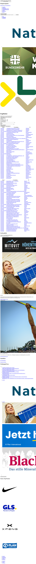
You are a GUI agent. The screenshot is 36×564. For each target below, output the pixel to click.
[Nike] (9, 498)
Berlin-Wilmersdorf (29, 132)
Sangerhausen (26, 203)
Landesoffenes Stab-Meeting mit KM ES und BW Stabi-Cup (15, 149)
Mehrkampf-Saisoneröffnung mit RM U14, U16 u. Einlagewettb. (16, 138)
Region (1, 123)
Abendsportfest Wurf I (9, 133)
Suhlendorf (25, 187)
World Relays (8, 153)
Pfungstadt (27, 147)
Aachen (25, 207)
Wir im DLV (4, 11)
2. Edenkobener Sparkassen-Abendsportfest (12, 129)
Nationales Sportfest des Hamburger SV (12, 139)
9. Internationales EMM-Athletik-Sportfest (12, 161)
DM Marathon (8, 176)
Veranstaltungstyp (3, 121)
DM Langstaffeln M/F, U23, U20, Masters (12, 148)
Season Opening (8, 154)
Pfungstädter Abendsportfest (10, 147)
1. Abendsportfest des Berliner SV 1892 (12, 132)
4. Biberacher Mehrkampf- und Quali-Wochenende (13, 204)
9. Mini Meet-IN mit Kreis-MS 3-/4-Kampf (12, 197)
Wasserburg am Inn (29, 137)
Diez (25, 194)
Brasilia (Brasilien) (28, 177)
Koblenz (27, 131)
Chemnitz (27, 133)
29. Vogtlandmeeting (9, 218)
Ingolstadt (25, 197)
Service (3, 12)
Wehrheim (25, 186)
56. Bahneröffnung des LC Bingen (11, 209)
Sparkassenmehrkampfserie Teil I (11, 202)
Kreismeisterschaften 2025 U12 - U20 (12, 210)
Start (3, 16)
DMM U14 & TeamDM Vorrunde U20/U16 (13, 142)
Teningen (25, 205)
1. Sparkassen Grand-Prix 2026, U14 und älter (13, 200)
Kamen (25, 215)
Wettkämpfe (4, 17)
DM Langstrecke (8, 150)
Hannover (27, 175)
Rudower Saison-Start (9, 217)
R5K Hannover (8, 178)
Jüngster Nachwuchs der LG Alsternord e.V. (13, 212)
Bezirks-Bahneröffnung (9, 188)
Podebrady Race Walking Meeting (11, 146)
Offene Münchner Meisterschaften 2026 (12, 220)
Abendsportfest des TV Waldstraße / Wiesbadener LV (14, 130)
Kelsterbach (27, 157)
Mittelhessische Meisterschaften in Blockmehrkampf (14, 214)
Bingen (25, 209)
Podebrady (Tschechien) (29, 146)
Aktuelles (3, 7)
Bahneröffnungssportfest (10, 194)
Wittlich (25, 190)
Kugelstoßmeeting (9, 140)
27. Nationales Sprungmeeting (10, 145)
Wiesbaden (27, 128)
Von (1, 119)
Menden (25, 224)
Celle (26, 148)
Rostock (25, 189)
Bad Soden (25, 210)
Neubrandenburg (28, 135)
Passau (25, 191)
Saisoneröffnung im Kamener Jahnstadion (12, 215)
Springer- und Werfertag (10, 224)
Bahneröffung (8, 190)
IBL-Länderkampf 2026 (10, 144)
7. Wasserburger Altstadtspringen (11, 137)
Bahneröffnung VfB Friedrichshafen (11, 211)
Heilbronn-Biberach (27, 204)
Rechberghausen (28, 140)
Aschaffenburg (28, 143)
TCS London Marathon (9, 159)
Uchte (25, 213)
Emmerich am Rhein (29, 161)
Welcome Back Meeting (10, 136)
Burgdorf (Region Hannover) (28, 196)
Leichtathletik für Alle (5, 9)
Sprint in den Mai (9, 152)
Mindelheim (27, 144)
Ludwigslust (26, 221)
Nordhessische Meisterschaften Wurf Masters (13, 199)
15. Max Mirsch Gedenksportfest (11, 192)
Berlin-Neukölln (26, 217)
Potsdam (27, 136)
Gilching (27, 155)
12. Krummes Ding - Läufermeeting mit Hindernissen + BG (15, 155)
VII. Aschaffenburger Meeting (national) (12, 143)
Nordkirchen (28, 156)
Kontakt (3, 556)
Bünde (25, 219)
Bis (0, 120)
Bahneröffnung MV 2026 (10, 189)
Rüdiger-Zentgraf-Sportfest (10, 151)
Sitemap (3, 558)
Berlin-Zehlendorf (27, 192)
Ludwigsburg (28, 151)
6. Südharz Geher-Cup (9, 203)
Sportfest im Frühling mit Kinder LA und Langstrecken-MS (15, 191)
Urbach (25, 216)
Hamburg (27, 139)
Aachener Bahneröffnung (10, 207)
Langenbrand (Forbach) (29, 134)
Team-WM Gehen (9, 177)
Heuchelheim (26, 214)
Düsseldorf (27, 160)
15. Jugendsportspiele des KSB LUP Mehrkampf (13, 221)
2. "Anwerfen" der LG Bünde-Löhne (11, 219)
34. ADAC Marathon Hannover (11, 175)
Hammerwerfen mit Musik (10, 134)
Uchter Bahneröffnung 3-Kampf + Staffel (12, 213)
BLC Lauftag (8, 222)
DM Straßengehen (9, 162)
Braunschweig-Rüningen (28, 222)
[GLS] (9, 517)
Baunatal (25, 199)
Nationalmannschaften (5, 8)
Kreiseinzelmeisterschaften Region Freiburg (12, 205)
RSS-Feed (3, 559)
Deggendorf (26, 201)
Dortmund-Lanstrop (29, 152)
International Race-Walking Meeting (11, 157)
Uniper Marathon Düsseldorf (10, 160)
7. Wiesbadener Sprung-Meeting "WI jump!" (13, 128)
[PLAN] (9, 554)
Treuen (25, 218)
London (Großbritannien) (29, 159)
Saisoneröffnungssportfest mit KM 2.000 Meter (13, 196)
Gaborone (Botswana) (29, 153)
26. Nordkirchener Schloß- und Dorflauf (12, 156)
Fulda (25, 200)
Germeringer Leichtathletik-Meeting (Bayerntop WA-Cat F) (15, 141)
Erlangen (25, 206)
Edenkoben (27, 129)
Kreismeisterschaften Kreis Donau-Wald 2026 (13, 201)
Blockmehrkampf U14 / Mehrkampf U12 (12, 216)
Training (3, 10)
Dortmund (27, 154)
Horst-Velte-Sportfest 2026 (10, 186)
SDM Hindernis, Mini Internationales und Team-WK (14, 131)
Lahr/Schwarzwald (27, 225)
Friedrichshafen (26, 211)
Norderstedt (26, 212)
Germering (27, 141)
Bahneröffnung (8, 187)
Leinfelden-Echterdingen (29, 149)
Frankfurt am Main (28, 142)
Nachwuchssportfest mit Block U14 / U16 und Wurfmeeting (15, 135)
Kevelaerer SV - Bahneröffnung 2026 (12, 223)
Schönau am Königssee (27, 202)
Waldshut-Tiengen (27, 188)
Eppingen (27, 145)
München (25, 220)
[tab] (2, 126)
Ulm (26, 138)
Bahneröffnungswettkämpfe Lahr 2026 (12, 225)
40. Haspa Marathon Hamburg (10, 158)
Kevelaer (25, 223)
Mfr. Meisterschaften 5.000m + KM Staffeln (12, 206)
